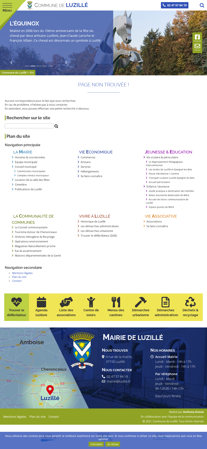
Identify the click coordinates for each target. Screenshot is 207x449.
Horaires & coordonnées (30, 157)
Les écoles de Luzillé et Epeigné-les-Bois (170, 169)
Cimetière (21, 184)
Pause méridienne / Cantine (164, 173)
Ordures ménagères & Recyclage (35, 237)
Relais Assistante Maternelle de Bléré (169, 195)
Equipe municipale (26, 162)
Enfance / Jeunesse (158, 186)
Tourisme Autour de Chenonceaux (36, 232)
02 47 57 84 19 (177, 5)
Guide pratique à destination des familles (171, 190)
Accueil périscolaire (159, 182)
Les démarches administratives (100, 226)
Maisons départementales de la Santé (38, 255)
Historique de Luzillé (93, 221)
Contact (17, 281)
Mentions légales (22, 273)
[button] (11, 62)
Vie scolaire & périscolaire (162, 157)
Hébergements (90, 171)
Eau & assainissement (28, 251)
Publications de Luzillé (28, 189)
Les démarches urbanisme (97, 231)
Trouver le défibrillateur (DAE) (99, 235)
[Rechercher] (202, 5)
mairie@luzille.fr (119, 381)
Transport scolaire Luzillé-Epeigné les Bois (172, 177)
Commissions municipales (31, 171)
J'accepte (96, 444)
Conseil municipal (25, 167)
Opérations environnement (31, 241)
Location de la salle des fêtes (32, 180)
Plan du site (19, 277)
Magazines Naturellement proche (35, 246)
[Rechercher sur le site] (56, 126)
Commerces (88, 157)
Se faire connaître (91, 176)
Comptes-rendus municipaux (33, 175)
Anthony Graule (193, 412)
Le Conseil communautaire (31, 227)
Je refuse (112, 444)
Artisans (86, 162)
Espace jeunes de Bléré (161, 207)
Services (86, 167)
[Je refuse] (203, 440)
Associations (154, 221)
